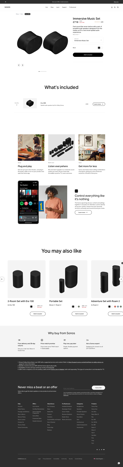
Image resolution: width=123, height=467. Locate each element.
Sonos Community (23, 427)
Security (71, 458)
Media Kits (50, 411)
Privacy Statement (47, 458)
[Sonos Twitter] (102, 449)
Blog (48, 425)
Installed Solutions (67, 406)
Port (93, 443)
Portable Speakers (82, 411)
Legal (39, 458)
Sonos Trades (65, 411)
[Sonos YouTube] (104, 449)
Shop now (116, 1)
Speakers (79, 409)
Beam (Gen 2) (95, 414)
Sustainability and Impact (54, 419)
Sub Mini (94, 435)
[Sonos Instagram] (99, 449)
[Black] (99, 47)
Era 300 (94, 425)
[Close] (6, 2)
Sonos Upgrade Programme (37, 412)
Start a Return (21, 414)
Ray (92, 417)
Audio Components (82, 425)
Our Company (51, 406)
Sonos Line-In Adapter (57, 369)
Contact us (89, 346)
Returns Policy (21, 417)
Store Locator (21, 419)
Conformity (64, 458)
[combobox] (88, 40)
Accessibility (56, 458)
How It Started (51, 422)
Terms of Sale (21, 425)
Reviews (49, 430)
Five (93, 438)
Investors (49, 417)
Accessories (80, 427)
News (48, 409)
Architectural (80, 422)
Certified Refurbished (38, 409)
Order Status (21, 409)
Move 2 (93, 430)
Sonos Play (94, 406)
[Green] (78, 306)
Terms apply (45, 348)
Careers (49, 414)
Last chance (36, 406)
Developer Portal (66, 409)
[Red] (115, 306)
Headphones (80, 406)
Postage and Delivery (23, 411)
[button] (119, 463)
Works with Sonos (66, 419)
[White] (101, 47)
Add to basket (88, 55)
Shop (17, 14)
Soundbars (80, 417)
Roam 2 (94, 427)
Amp (93, 440)
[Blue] (118, 306)
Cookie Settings (78, 458)
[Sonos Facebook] (97, 449)
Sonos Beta (36, 416)
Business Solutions (67, 414)
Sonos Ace (94, 409)
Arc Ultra (94, 411)
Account (20, 406)
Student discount (37, 421)
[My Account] (111, 7)
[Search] (114, 7)
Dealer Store (65, 417)
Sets (21, 14)
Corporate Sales (37, 418)
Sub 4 (93, 432)
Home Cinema (80, 414)
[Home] (7, 7)
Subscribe (98, 387)
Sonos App (50, 427)
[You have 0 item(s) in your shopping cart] (117, 7)
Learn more (97, 104)
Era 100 (94, 419)
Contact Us (21, 422)
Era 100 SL (94, 422)
